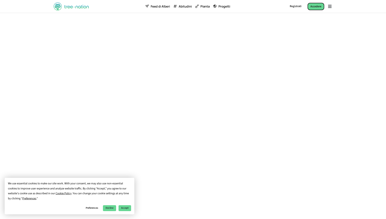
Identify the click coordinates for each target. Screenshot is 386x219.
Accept (124, 208)
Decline (109, 208)
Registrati (296, 6)
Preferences (92, 208)
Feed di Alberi (160, 6)
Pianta (205, 6)
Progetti (224, 6)
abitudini (185, 6)
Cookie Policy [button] (63, 193)
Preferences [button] (29, 198)
